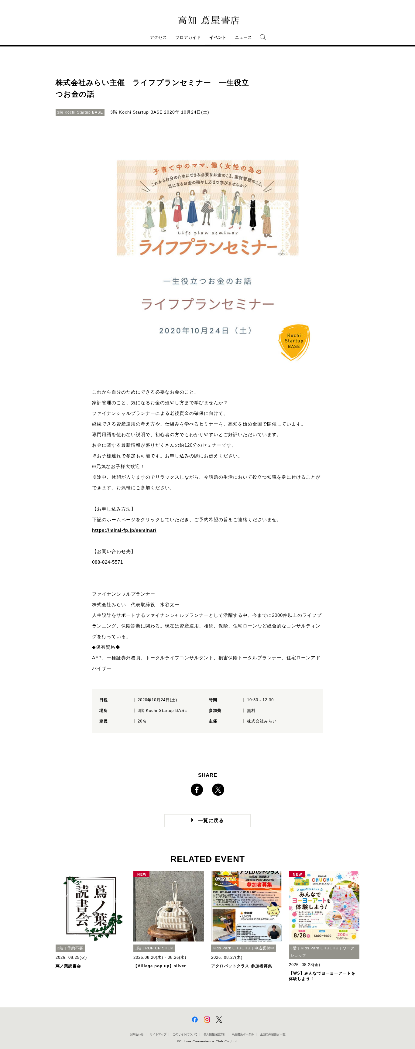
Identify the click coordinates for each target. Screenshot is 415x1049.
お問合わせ (136, 1034)
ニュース (243, 37)
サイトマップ (158, 1034)
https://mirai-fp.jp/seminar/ (124, 530)
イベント (217, 37)
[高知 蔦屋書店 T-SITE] (207, 20)
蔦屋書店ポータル (243, 1034)
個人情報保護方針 (214, 1034)
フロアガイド (188, 37)
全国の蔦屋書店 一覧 (272, 1034)
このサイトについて (185, 1034)
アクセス (158, 37)
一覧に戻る (211, 820)
